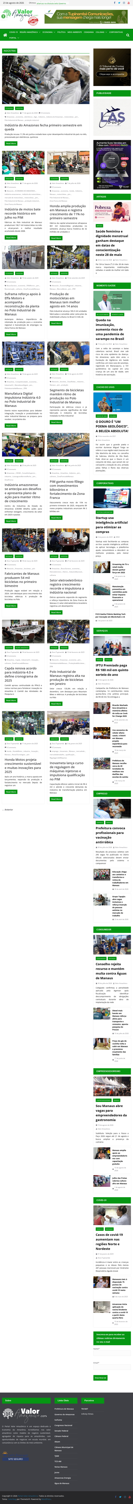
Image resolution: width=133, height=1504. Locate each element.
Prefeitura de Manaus (64, 1409)
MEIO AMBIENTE (75, 32)
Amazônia (10, 382)
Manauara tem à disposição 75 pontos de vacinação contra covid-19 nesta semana (120, 1286)
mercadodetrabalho (57, 754)
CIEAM (18, 473)
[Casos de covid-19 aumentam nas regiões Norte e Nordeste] (112, 1215)
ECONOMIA (47, 32)
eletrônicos (28, 117)
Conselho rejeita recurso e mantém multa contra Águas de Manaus (111, 971)
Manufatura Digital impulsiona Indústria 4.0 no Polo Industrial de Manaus (23, 399)
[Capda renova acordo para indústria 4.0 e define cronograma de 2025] (23, 631)
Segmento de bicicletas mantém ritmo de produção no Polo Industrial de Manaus (67, 396)
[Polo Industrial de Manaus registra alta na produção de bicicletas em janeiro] (68, 631)
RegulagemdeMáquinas (58, 758)
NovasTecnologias (18, 754)
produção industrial (32, 120)
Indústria (41, 117)
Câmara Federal (61, 1436)
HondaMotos (17, 751)
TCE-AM (58, 1461)
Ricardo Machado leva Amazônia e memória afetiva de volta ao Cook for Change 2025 (120, 710)
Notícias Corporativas (104, 512)
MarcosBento (62, 289)
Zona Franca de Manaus (13, 204)
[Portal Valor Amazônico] (5, 35)
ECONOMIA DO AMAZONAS (25, 191)
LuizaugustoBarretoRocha (21, 476)
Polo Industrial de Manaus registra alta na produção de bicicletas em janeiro (67, 677)
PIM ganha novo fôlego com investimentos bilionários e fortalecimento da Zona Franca (67, 489)
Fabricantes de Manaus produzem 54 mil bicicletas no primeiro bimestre (22, 579)
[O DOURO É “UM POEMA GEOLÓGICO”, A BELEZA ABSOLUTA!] (112, 402)
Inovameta (64, 751)
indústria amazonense (13, 194)
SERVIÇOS (108, 660)
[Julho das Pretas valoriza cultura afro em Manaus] (101, 1184)
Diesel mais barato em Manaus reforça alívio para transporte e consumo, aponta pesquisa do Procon (120, 1020)
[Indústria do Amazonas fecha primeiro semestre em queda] (45, 80)
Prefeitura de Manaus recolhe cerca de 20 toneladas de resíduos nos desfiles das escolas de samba (120, 768)
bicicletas (27, 568)
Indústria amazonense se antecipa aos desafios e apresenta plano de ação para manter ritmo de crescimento (23, 493)
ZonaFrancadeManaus (32, 289)
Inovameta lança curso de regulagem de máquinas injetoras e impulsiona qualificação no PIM (67, 771)
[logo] (25, 1408)
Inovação (35, 660)
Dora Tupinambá (13, 561)
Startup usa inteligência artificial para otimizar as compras (112, 525)
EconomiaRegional (66, 286)
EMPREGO (100, 822)
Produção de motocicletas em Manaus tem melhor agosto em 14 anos (65, 300)
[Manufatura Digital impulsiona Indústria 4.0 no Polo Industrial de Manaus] (23, 353)
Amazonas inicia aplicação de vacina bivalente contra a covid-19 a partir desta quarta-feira (120, 1311)
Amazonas (10, 117)
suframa (19, 289)
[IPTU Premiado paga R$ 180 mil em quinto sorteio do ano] (112, 646)
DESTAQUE (54, 273)
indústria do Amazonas (54, 117)
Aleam (57, 1441)
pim (76, 117)
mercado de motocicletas (14, 198)
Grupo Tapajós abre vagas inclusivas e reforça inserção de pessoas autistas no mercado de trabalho (119, 906)
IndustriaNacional (75, 572)
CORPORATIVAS (116, 32)
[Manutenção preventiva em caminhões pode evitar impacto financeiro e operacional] (101, 597)
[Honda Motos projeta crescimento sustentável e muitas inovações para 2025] (23, 723)
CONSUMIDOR (101, 958)
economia (19, 117)
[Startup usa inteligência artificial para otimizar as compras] (112, 498)
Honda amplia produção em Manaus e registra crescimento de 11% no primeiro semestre (68, 212)
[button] (3, 16)
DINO (118, 537)
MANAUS (99, 660)
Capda (17, 660)
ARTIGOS (99, 226)
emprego (55, 751)
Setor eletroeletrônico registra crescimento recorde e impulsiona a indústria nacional (67, 586)
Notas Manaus (61, 1467)
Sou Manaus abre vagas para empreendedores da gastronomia (111, 1113)
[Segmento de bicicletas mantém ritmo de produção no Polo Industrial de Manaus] (68, 353)
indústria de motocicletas (31, 194)
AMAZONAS (9, 179)
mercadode (80, 751)
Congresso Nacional (63, 1425)
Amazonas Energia (63, 1478)
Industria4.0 (9, 385)
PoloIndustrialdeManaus (13, 388)
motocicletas (69, 117)
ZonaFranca (9, 480)
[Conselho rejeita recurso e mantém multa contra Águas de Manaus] (112, 945)
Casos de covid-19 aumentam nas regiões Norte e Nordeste (109, 1241)
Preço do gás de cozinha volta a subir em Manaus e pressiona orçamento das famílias (120, 1048)
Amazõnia (64, 473)
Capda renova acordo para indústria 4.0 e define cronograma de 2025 (21, 674)
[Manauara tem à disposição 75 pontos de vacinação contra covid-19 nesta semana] (101, 1288)
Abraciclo (10, 191)
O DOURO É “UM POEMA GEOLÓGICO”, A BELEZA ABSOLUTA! (112, 426)
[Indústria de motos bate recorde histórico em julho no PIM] (23, 162)
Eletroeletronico (55, 572)
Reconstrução (10, 289)
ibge (35, 117)
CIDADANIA (89, 32)
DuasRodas (71, 382)
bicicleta (63, 382)
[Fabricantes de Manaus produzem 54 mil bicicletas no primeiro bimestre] (23, 540)
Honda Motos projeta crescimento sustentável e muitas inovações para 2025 (23, 765)
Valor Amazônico (13, 113)
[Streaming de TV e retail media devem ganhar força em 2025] (101, 571)
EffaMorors (31, 286)
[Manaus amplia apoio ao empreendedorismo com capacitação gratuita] (101, 1160)
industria (78, 286)
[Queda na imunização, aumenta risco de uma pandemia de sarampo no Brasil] (112, 301)
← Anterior (7, 809)
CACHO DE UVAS (102, 416)
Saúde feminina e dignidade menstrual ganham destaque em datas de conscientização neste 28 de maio (112, 243)
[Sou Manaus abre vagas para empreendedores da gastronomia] (112, 1086)
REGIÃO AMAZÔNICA (29, 32)
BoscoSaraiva (12, 286)
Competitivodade (21, 382)
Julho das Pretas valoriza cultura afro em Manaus (119, 1181)
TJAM (57, 1456)
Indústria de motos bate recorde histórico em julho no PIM (23, 213)
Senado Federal (61, 1431)
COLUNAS (100, 32)
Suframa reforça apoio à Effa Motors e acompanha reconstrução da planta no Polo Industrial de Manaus (23, 304)
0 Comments (45, 113)
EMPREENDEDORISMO (104, 1100)
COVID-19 (13, 32)
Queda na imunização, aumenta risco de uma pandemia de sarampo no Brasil (110, 329)
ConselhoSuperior (28, 473)
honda (71, 191)
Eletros (65, 572)
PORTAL (12, 38)
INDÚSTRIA (19, 108)
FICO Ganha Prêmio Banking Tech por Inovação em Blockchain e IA (110, 615)
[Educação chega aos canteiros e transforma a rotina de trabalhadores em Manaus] (101, 880)
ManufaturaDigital (21, 385)
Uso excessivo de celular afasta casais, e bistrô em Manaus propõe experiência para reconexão (120, 738)
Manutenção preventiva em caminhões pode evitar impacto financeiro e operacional (119, 593)
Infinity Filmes (87, 1414)
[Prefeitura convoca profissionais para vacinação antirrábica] (112, 809)
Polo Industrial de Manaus (14, 120)
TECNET (84, 1409)
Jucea (57, 1472)
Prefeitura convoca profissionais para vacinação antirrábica (110, 835)
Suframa (58, 1420)
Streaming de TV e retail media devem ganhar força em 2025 (120, 568)
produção (64, 385)
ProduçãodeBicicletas (76, 663)
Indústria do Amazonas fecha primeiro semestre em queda (43, 127)
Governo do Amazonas (65, 1414)
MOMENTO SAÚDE (117, 314)
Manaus (53, 194)
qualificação (70, 754)
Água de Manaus (62, 1483)
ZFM (73, 289)
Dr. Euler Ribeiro (102, 314)
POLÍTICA (61, 32)
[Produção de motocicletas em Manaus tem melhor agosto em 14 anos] (68, 257)
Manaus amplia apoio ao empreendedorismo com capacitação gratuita (119, 1157)
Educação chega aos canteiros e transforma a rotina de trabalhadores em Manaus (120, 879)
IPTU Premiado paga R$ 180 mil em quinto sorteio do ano (112, 670)
